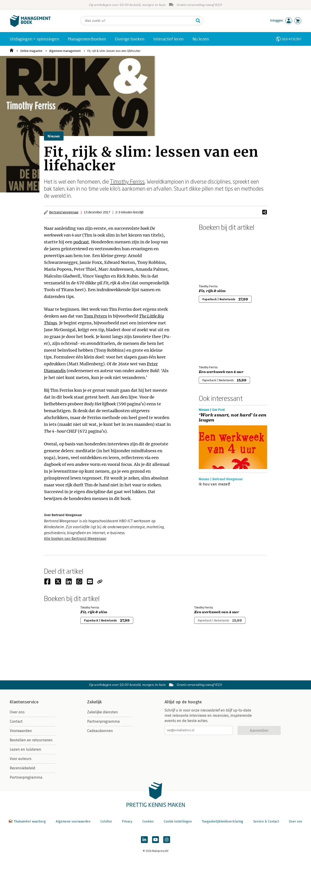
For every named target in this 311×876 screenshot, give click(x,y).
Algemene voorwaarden (73, 821)
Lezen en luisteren (25, 749)
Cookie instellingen (178, 821)
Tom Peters (95, 316)
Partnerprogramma (26, 777)
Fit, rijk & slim (212, 291)
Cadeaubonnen (100, 731)
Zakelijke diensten (102, 712)
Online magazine (31, 51)
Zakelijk (94, 701)
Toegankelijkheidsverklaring (222, 821)
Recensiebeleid (22, 768)
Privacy (127, 821)
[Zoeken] (198, 20)
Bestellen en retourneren (31, 740)
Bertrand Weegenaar (64, 212)
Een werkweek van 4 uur (221, 372)
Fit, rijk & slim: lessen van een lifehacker (113, 51)
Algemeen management (65, 51)
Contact (16, 721)
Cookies (148, 821)
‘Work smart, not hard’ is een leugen (233, 418)
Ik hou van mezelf (214, 484)
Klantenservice (24, 701)
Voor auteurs (20, 759)
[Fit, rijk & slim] (215, 257)
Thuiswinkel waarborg (30, 821)
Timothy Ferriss (127, 181)
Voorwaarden (21, 731)
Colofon (106, 821)
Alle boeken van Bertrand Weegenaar (75, 538)
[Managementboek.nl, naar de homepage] (30, 26)
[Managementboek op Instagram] (166, 839)
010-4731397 (291, 39)
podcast (81, 242)
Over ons (17, 712)
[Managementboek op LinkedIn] (144, 839)
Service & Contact (266, 821)
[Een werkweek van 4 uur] (215, 338)
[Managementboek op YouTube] (155, 839)
